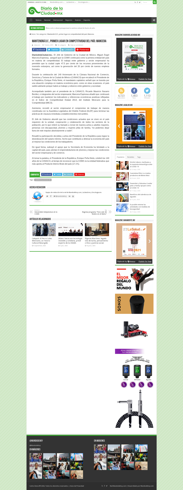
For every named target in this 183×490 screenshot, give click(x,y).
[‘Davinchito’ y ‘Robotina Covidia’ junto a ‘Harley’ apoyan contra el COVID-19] (122, 186)
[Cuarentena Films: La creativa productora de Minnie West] (122, 176)
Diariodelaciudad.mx (43, 180)
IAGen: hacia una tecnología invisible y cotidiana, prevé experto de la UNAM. (70, 240)
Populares (120, 157)
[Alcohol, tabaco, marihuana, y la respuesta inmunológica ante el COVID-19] (122, 165)
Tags (139, 157)
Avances (78, 20)
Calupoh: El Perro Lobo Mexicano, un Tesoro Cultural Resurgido (42, 240)
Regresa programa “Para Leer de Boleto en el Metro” (94, 212)
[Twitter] (140, 2)
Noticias (38, 20)
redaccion (37, 45)
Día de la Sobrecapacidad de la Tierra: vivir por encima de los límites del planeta (73, 28)
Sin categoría (41, 34)
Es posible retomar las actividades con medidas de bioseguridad (140, 207)
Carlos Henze (34, 486)
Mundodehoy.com (56, 2)
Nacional (47, 20)
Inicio (31, 19)
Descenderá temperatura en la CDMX (45, 212)
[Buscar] (155, 2)
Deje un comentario (76, 45)
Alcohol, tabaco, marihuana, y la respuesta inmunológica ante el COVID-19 (141, 164)
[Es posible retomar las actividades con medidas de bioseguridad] (122, 208)
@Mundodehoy (36, 440)
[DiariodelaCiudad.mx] (45, 10)
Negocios (68, 20)
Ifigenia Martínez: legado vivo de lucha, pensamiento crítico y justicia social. (96, 240)
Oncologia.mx (83, 2)
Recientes (130, 157)
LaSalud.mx (70, 2)
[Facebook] (137, 2)
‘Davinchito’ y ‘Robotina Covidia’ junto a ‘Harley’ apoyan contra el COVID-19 (141, 185)
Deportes (87, 20)
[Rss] (135, 2)
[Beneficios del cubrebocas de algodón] (122, 197)
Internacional (58, 20)
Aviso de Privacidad (77, 486)
